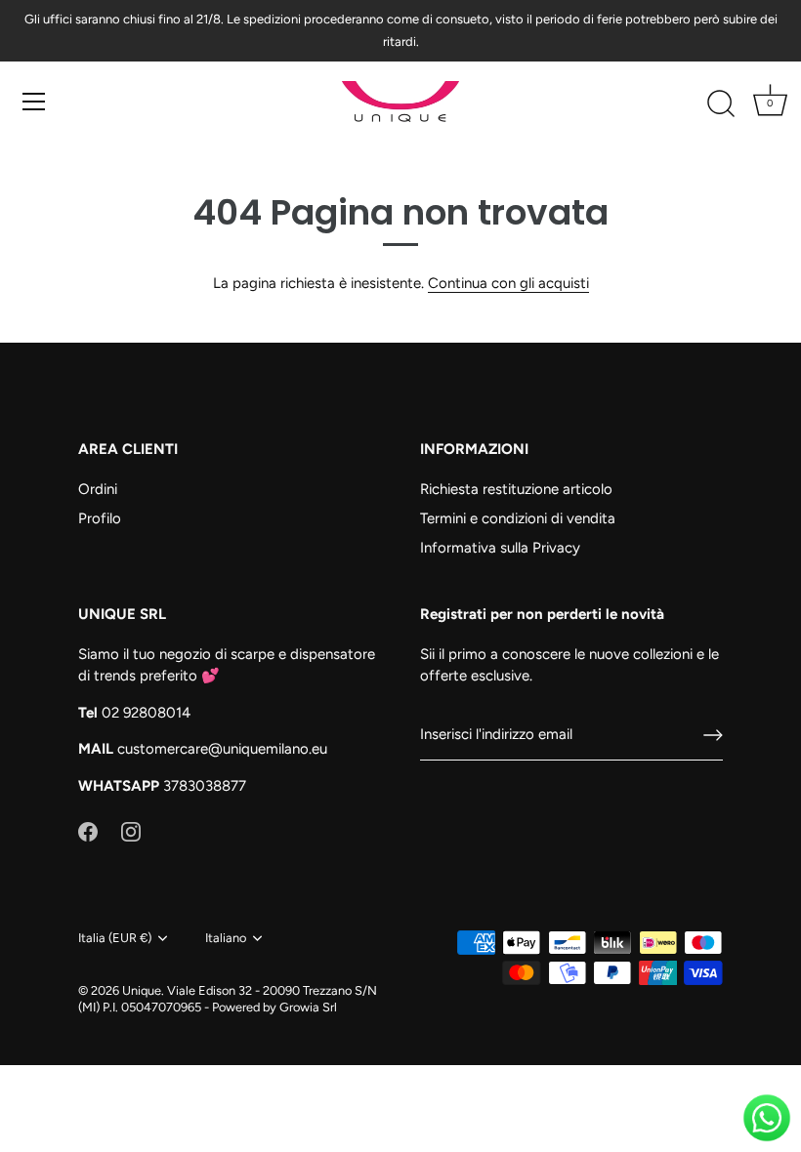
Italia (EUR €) (114, 937)
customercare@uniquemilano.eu (222, 749)
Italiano (225, 937)
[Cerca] (720, 104)
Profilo (99, 518)
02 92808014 (146, 712)
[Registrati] (713, 735)
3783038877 (204, 786)
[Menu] (34, 101)
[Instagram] (131, 831)
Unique (141, 990)
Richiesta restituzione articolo (516, 489)
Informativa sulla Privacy (500, 547)
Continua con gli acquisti (508, 283)
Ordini (97, 489)
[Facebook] (88, 831)
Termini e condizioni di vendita (517, 518)
